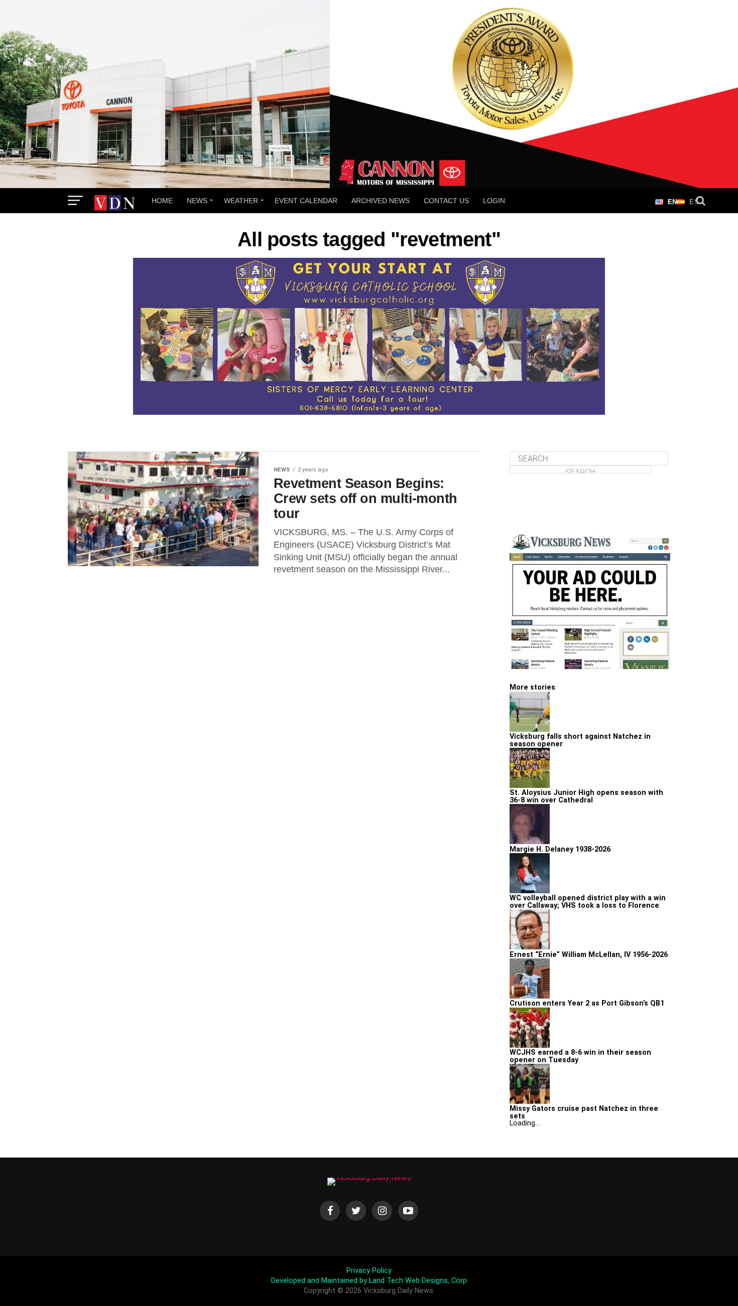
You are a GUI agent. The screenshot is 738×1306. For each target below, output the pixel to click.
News (197, 201)
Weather (241, 201)
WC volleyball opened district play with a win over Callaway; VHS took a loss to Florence (588, 901)
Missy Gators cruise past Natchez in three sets (584, 1112)
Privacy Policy (369, 1270)
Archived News (380, 201)
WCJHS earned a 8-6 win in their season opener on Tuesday (580, 1056)
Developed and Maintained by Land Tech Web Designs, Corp (369, 1280)
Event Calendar (306, 201)
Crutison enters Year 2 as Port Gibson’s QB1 (587, 1003)
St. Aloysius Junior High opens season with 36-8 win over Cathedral (586, 796)
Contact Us (446, 201)
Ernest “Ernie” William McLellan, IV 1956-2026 (589, 954)
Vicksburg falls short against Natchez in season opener (580, 740)
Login (494, 201)
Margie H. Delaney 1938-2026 (560, 849)
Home (162, 201)
